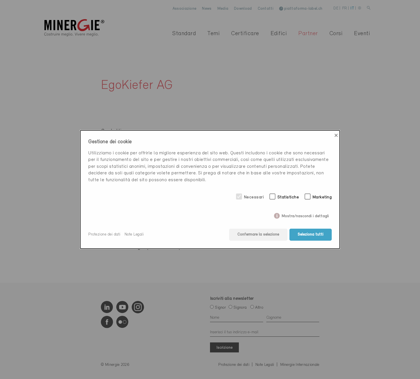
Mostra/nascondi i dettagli (305, 215)
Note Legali (134, 234)
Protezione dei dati (104, 234)
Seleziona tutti (310, 234)
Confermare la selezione (258, 234)
